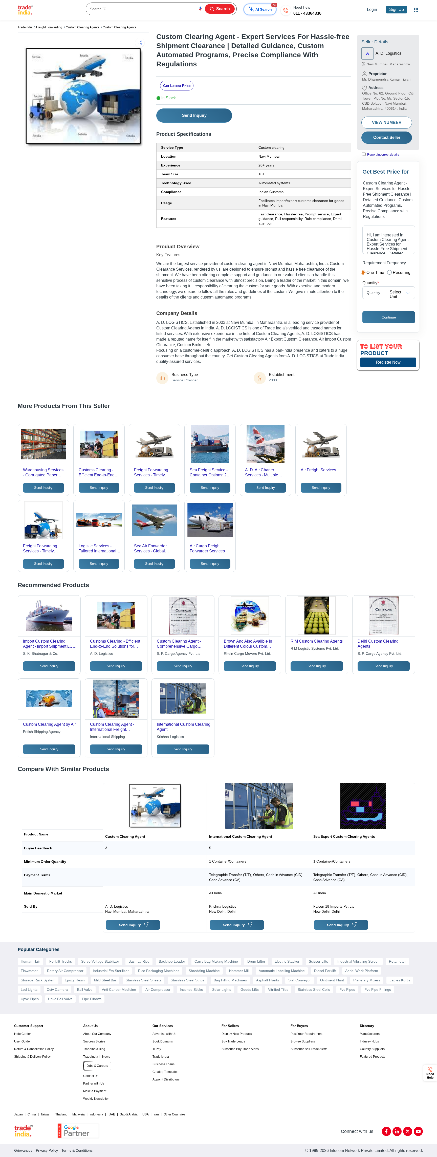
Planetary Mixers (366, 980)
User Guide (22, 1041)
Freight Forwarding (49, 27)
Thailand (61, 1114)
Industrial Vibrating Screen (358, 961)
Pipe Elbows (91, 999)
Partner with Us (93, 1083)
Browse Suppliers (303, 1041)
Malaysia (78, 1114)
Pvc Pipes (347, 989)
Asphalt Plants (267, 980)
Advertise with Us (164, 1034)
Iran (156, 1114)
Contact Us (90, 1076)
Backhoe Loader (172, 961)
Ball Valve (85, 989)
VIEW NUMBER (387, 122)
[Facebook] (386, 1131)
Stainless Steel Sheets (143, 980)
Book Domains (162, 1041)
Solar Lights (221, 989)
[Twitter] (407, 1131)
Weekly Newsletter (96, 1098)
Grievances (23, 1150)
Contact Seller (386, 137)
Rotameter (397, 961)
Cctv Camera (57, 989)
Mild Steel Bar (105, 980)
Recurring (401, 272)
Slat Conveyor (299, 980)
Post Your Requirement (306, 1034)
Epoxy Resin (75, 980)
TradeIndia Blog (94, 1049)
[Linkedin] (397, 1131)
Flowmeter (29, 971)
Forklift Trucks (60, 961)
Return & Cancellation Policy (34, 1049)
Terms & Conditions (77, 1150)
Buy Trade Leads (233, 1041)
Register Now (388, 362)
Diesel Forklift (325, 971)
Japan (18, 1114)
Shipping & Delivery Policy (32, 1056)
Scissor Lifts (318, 961)
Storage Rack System (38, 980)
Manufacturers (370, 1034)
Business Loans (163, 1064)
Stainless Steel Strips (187, 980)
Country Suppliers (372, 1049)
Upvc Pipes (30, 999)
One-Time (375, 272)
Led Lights (29, 989)
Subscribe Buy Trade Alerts (240, 1049)
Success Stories (94, 1041)
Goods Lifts (250, 989)
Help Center (22, 1034)
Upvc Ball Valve (60, 999)
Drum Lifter (256, 961)
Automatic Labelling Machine (282, 971)
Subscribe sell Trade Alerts (309, 1049)
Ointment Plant (332, 980)
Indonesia (96, 1114)
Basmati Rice (138, 961)
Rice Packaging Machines (158, 971)
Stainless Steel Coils (314, 989)
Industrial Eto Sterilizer (111, 971)
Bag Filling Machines (230, 980)
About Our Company (97, 1034)
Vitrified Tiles (278, 989)
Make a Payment (94, 1091)
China (32, 1114)
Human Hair (30, 961)
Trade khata (160, 1056)
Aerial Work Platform (361, 971)
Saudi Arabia (129, 1114)
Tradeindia (25, 27)
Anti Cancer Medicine (119, 989)
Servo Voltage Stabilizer (100, 961)
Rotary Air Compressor (65, 971)
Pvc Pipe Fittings (377, 989)
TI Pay (156, 1049)
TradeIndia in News (96, 1056)
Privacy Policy (47, 1150)
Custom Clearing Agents (82, 27)
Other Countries (174, 1114)
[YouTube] (418, 1131)
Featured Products (372, 1056)
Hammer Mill (239, 971)
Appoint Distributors (166, 1079)
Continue (389, 317)
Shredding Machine (204, 971)
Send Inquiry (194, 115)
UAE (112, 1114)
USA (145, 1114)
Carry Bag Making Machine (216, 961)
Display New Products (237, 1034)
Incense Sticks (191, 989)
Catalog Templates (165, 1072)
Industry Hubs (369, 1041)
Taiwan (46, 1114)
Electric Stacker (287, 961)
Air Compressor (157, 989)
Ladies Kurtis (399, 980)
